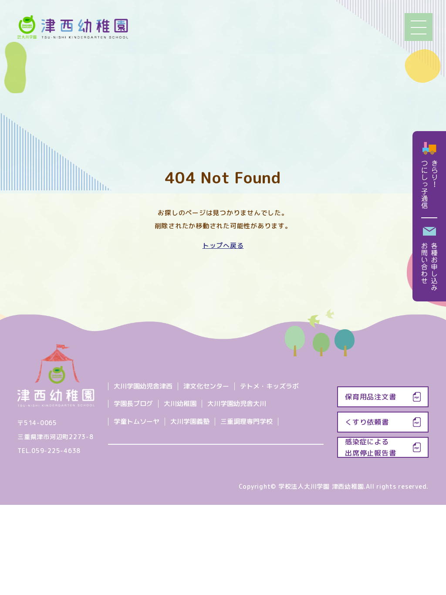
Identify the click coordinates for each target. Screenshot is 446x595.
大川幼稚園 (180, 403)
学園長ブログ (133, 403)
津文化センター (206, 386)
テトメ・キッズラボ (269, 386)
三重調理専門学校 (246, 421)
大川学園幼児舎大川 (236, 403)
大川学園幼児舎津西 (143, 386)
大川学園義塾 (189, 421)
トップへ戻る (223, 245)
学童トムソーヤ (136, 421)
